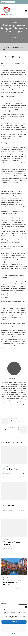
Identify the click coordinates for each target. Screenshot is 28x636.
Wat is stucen (8, 506)
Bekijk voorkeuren (14, 630)
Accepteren (14, 622)
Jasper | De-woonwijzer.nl (15, 57)
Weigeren (14, 626)
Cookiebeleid (13, 633)
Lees (22, 473)
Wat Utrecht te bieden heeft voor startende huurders (12, 582)
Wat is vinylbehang (11, 469)
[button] (26, 607)
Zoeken (3, 603)
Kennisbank (14, 22)
